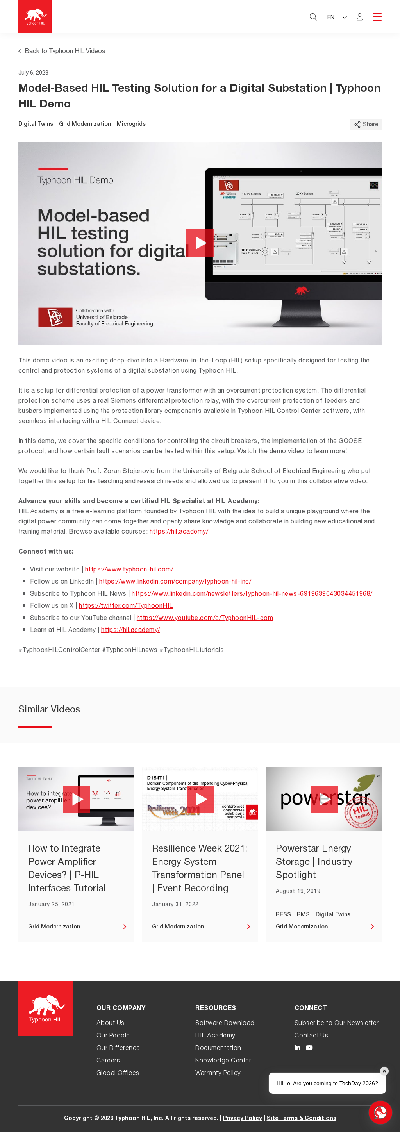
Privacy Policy (242, 1118)
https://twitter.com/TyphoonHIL (126, 606)
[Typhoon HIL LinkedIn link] (297, 1049)
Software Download (224, 1024)
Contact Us (312, 1036)
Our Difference (118, 1049)
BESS (283, 915)
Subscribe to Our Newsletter (337, 1024)
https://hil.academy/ (179, 532)
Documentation (218, 1049)
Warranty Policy (218, 1074)
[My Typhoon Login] (360, 16)
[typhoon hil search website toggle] (313, 16)
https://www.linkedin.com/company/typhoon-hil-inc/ (175, 582)
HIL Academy (215, 1036)
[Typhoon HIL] (35, 16)
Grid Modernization (85, 124)
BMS (303, 915)
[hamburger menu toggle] (377, 17)
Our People (113, 1036)
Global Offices (117, 1074)
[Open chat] (380, 1112)
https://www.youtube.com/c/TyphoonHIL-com (205, 619)
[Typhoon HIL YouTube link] (309, 1049)
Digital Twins (35, 124)
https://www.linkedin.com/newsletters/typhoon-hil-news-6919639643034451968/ (252, 594)
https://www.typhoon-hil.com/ (129, 570)
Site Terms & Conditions (301, 1118)
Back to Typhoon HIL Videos (65, 52)
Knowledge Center (223, 1061)
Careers (108, 1061)
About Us (110, 1024)
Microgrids (131, 124)
